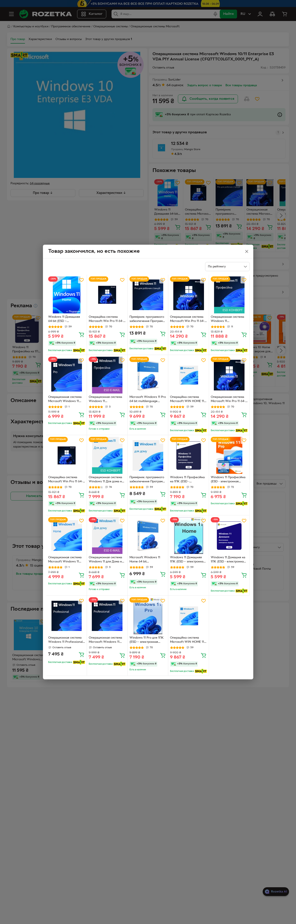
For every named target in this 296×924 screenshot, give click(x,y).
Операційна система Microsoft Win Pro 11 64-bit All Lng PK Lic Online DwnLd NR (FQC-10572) (65, 480)
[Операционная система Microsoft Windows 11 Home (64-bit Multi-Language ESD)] (66, 535)
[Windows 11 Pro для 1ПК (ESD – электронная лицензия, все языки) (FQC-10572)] (148, 615)
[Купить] (81, 334)
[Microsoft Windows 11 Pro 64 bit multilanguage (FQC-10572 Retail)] (148, 375)
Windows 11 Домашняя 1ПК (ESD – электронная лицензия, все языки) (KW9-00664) (187, 560)
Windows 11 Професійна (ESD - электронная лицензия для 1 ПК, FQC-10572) (228, 480)
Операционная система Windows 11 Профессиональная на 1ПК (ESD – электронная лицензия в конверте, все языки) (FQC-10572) (229, 319)
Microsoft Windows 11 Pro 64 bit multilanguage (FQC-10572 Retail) (147, 400)
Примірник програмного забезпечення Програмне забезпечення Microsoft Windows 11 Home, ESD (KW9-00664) (147, 480)
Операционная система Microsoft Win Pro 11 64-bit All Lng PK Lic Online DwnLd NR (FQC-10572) (228, 400)
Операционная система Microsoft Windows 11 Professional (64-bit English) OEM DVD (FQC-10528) (106, 640)
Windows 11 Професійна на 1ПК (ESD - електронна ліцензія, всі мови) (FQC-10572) (187, 480)
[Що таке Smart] (79, 350)
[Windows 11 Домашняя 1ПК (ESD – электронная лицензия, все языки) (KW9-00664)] (188, 535)
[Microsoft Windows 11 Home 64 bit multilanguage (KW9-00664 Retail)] (148, 535)
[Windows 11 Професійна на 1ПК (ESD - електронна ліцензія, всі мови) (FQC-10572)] (188, 455)
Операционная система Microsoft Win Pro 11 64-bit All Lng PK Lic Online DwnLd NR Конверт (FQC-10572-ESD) (188, 319)
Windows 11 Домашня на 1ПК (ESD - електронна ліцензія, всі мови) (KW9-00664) (229, 560)
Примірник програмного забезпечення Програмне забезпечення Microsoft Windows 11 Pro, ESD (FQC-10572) (147, 319)
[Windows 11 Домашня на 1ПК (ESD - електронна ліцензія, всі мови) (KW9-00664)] (229, 535)
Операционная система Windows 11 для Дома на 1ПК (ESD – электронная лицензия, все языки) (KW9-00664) (106, 560)
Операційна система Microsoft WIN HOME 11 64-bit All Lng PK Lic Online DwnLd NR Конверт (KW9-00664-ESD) (187, 400)
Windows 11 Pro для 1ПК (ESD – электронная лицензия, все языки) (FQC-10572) (146, 640)
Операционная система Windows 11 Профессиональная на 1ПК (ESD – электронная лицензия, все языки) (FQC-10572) (106, 400)
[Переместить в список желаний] (81, 279)
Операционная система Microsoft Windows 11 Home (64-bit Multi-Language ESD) (65, 560)
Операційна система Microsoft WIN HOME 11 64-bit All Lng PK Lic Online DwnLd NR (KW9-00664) (187, 640)
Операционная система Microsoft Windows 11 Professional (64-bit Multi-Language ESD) (66, 400)
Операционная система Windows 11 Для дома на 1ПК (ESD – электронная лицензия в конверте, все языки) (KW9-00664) (107, 480)
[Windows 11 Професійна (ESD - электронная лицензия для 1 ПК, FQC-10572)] (229, 455)
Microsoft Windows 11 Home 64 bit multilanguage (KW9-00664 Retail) (144, 560)
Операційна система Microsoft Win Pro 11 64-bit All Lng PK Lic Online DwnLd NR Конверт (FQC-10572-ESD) (107, 319)
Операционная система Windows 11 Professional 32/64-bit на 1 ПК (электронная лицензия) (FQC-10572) (65, 640)
